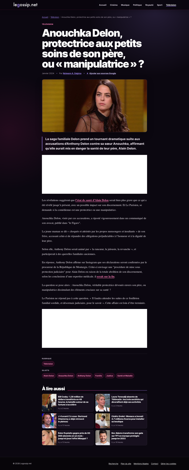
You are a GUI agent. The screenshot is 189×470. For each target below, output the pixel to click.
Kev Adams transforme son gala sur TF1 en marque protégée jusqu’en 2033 (127, 436)
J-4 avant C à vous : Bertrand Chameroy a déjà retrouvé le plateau (72, 419)
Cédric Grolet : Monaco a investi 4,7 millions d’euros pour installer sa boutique (128, 419)
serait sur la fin (105, 276)
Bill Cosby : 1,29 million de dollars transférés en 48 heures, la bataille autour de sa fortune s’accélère (73, 401)
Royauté (149, 5)
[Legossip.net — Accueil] (25, 4)
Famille (98, 376)
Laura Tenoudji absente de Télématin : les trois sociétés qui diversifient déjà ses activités (127, 399)
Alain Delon (49, 376)
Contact (154, 464)
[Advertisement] (94, 174)
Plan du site (126, 464)
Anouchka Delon (65, 376)
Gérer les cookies (168, 464)
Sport (159, 5)
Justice (109, 376)
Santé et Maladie (125, 376)
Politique (137, 5)
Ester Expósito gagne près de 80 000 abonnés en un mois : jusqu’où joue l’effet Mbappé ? (74, 436)
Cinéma (113, 5)
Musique (125, 5)
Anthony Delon (84, 376)
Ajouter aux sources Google (102, 73)
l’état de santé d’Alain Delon (92, 200)
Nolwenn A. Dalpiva (72, 73)
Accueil (102, 5)
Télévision (171, 5)
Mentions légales (141, 464)
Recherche (113, 464)
